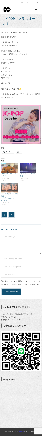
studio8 (21, 431)
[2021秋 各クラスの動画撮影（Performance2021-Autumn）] (9, 188)
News (15, 32)
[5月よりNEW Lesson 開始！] (28, 168)
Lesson (24, 32)
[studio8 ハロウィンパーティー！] (9, 168)
